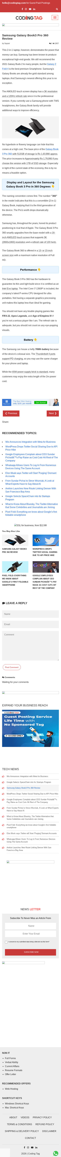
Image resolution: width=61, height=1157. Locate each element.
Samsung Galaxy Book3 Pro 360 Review (23, 788)
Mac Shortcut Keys (14, 1107)
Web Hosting (11, 1089)
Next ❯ (53, 413)
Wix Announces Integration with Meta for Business (30, 442)
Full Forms (10, 1058)
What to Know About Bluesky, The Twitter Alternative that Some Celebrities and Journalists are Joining (30, 817)
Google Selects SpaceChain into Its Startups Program (29, 782)
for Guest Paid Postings (26, 3)
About (13, 1117)
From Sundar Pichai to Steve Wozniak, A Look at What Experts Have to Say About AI (33, 809)
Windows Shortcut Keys (17, 1103)
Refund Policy (44, 1124)
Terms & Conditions (19, 1124)
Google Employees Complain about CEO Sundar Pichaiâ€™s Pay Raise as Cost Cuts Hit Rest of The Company (31, 457)
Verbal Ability (11, 1062)
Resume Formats (13, 1070)
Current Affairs (12, 1066)
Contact (30, 1138)
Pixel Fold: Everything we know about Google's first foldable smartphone (31, 826)
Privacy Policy (42, 1117)
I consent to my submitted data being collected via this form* (28, 942)
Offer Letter (10, 1074)
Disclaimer (49, 1131)
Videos (25, 1117)
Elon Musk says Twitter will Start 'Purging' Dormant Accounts (32, 833)
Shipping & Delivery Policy (22, 1131)
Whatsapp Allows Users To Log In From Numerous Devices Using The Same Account (31, 840)
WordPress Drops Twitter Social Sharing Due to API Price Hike (32, 794)
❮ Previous (11, 413)
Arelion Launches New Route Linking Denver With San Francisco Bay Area (29, 848)
